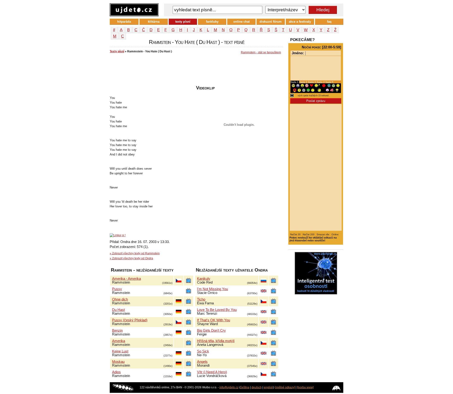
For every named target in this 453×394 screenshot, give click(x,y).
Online (335, 234)
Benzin (117, 330)
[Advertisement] (195, 71)
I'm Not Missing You (212, 289)
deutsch (257, 387)
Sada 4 (321, 82)
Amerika (118, 341)
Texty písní (117, 51)
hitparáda (124, 21)
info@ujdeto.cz (229, 387)
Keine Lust (120, 351)
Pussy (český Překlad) (129, 320)
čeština (244, 387)
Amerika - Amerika (126, 279)
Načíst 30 (295, 234)
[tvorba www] (305, 387)
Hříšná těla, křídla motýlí (216, 341)
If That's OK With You (213, 320)
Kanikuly (203, 279)
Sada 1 (294, 82)
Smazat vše (323, 234)
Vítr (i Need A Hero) (212, 372)
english (268, 387)
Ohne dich (120, 299)
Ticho (201, 299)
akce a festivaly (300, 21)
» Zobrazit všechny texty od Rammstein (135, 253)
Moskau (118, 362)
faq (329, 21)
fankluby (212, 21)
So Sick (203, 351)
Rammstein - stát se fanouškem (261, 52)
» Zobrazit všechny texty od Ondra (131, 258)
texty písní (182, 21)
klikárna (153, 21)
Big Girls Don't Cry (211, 330)
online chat (241, 21)
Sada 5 (329, 82)
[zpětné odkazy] (285, 387)
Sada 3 (312, 82)
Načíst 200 (309, 234)
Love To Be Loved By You (217, 310)
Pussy (117, 289)
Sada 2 (303, 82)
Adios (116, 372)
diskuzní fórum (271, 21)
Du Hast (118, 310)
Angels (202, 362)
